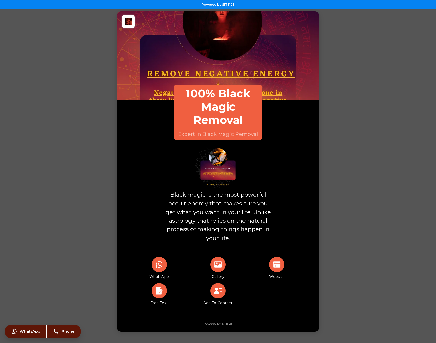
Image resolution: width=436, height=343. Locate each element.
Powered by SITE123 (218, 4)
